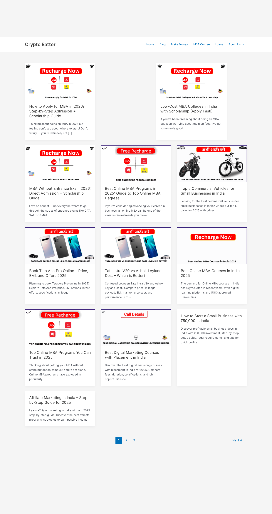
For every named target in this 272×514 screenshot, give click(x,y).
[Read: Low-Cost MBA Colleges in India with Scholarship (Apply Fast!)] (191, 81)
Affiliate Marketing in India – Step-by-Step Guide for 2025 (59, 400)
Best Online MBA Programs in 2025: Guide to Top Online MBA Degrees (133, 193)
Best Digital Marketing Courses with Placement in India (132, 355)
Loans (219, 44)
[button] (242, 44)
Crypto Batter (40, 44)
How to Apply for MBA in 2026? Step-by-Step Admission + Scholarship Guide (57, 111)
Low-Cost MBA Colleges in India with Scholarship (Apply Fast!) (188, 108)
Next (237, 440)
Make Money (179, 44)
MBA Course (201, 44)
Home (150, 44)
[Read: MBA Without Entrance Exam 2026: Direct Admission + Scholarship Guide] (60, 163)
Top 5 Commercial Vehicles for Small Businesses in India (207, 191)
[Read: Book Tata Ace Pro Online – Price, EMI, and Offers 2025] (60, 245)
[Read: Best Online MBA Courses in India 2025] (212, 245)
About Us (235, 44)
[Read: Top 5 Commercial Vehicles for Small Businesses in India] (212, 163)
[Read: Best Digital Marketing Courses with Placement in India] (136, 327)
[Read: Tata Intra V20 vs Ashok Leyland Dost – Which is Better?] (136, 245)
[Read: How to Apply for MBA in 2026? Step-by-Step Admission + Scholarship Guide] (60, 81)
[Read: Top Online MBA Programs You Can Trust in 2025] (60, 327)
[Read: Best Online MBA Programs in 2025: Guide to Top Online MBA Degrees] (136, 163)
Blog (163, 44)
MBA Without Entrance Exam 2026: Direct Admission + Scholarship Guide (60, 193)
